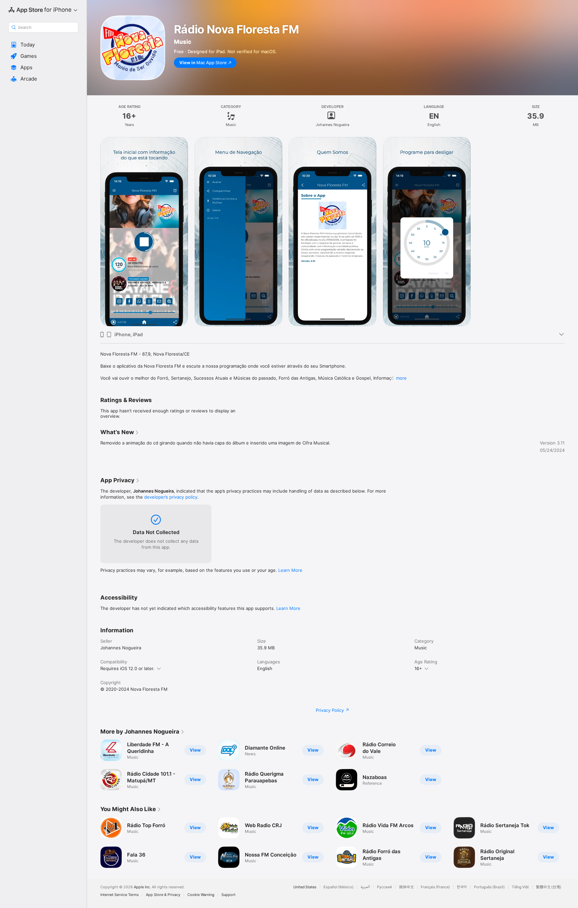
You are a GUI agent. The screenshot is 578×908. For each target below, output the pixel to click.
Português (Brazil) (489, 887)
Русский (384, 887)
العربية (365, 887)
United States (304, 887)
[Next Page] (571, 842)
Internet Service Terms (119, 895)
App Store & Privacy (163, 895)
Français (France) (435, 887)
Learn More (290, 570)
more (401, 378)
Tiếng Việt (520, 887)
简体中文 (406, 887)
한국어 (462, 887)
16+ (418, 668)
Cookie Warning (200, 895)
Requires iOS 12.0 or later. (127, 668)
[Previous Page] (93, 842)
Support (228, 895)
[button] (43, 45)
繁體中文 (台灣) (548, 887)
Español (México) (338, 887)
